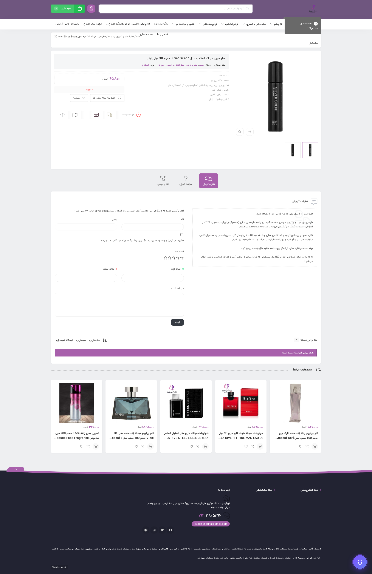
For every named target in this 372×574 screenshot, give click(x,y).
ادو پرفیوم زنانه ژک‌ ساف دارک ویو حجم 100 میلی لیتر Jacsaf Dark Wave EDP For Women (297, 438)
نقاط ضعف (108, 269)
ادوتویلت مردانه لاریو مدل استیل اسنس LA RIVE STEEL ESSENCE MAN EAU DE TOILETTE (186, 438)
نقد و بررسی (163, 184)
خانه (138, 37)
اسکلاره (217, 65)
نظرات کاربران (209, 184)
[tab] (208, 180)
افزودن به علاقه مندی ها (104, 98)
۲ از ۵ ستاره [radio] (178, 257)
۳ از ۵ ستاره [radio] (173, 257)
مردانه (111, 37)
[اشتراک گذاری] (250, 132)
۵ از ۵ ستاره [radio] (165, 257)
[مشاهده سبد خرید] (79, 9)
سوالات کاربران (185, 184)
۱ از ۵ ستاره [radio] (182, 257)
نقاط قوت (176, 269)
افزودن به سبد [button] (315, 446)
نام (182, 219)
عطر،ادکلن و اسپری (125, 37)
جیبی (201, 65)
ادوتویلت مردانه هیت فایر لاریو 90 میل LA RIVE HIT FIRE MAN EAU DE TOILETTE (241, 438)
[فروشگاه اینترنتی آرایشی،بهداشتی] (312, 9)
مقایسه (76, 98)
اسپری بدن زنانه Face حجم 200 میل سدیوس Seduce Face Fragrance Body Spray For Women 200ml (77, 438)
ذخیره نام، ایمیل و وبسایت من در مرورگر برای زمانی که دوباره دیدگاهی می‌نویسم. (142, 240)
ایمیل (114, 219)
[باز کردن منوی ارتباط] (360, 562)
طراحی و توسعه (59, 567)
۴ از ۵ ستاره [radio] (169, 257)
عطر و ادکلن (191, 65)
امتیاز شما (179, 252)
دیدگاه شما (177, 289)
